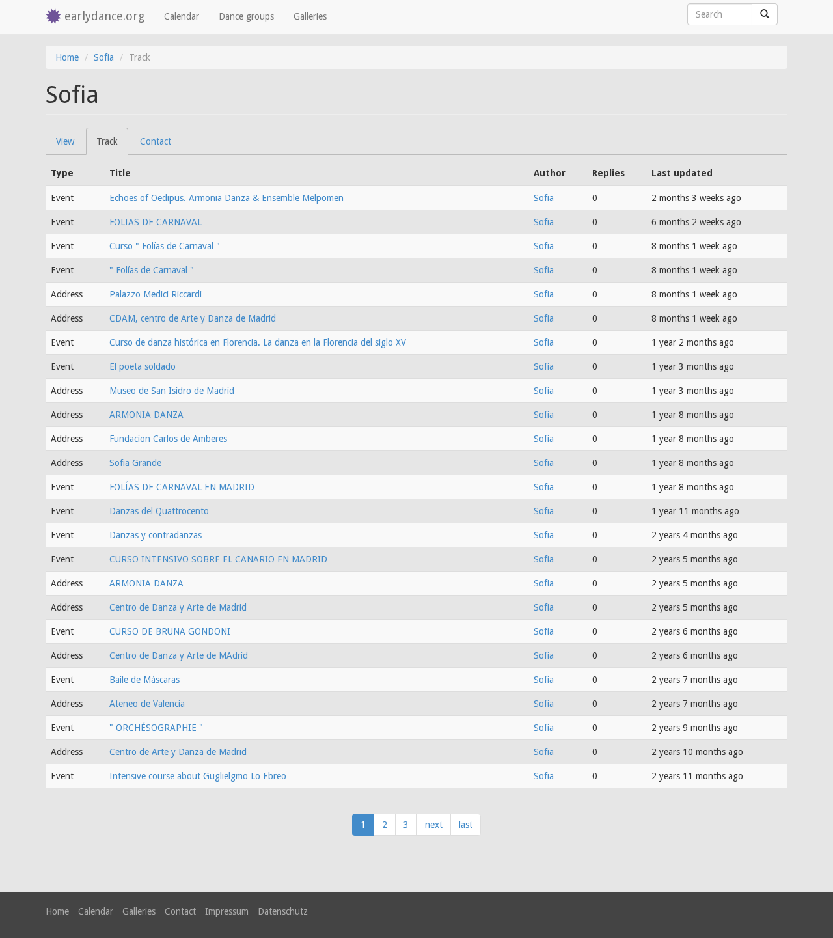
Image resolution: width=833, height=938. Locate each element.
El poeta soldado (142, 366)
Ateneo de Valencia (147, 703)
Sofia (104, 57)
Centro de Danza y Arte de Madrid (178, 607)
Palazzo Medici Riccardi (155, 294)
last (465, 825)
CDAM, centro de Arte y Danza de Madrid (192, 318)
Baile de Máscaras (144, 679)
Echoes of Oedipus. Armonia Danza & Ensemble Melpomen (226, 198)
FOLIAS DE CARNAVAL (155, 222)
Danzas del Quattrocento (159, 511)
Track (112, 145)
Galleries (310, 16)
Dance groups (246, 16)
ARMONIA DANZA (146, 414)
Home (67, 57)
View (65, 141)
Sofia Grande (135, 463)
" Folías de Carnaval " (151, 270)
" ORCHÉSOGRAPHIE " (156, 728)
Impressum (227, 911)
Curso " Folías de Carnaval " (164, 246)
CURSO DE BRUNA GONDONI (169, 631)
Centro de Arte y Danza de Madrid (178, 752)
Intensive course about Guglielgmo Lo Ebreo (197, 776)
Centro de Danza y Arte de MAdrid (178, 655)
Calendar (181, 16)
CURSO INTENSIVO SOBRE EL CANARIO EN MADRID (218, 559)
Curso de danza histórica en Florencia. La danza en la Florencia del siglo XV (257, 342)
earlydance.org (104, 16)
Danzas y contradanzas (155, 535)
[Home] (55, 17)
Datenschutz (283, 911)
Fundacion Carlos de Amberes (168, 439)
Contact (155, 141)
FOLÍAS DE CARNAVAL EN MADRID (181, 487)
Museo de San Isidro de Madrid (171, 390)
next (434, 825)
